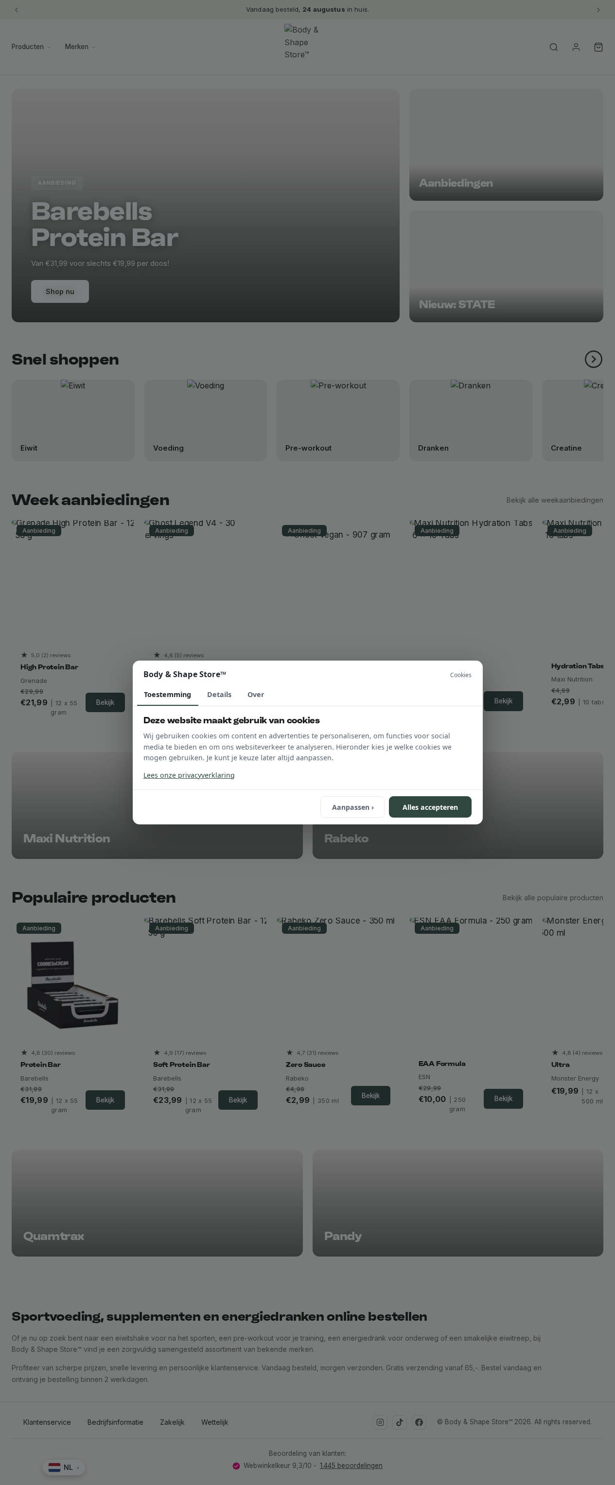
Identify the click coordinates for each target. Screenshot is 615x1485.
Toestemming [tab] (167, 694)
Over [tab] (255, 694)
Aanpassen (353, 807)
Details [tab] (219, 694)
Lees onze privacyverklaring (189, 775)
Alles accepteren (430, 807)
